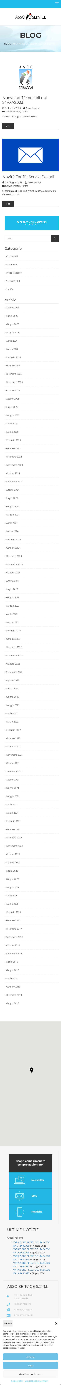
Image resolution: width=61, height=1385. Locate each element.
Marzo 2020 (12, 903)
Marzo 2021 (12, 812)
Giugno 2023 (12, 597)
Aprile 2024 (12, 522)
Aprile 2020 (12, 895)
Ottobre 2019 (13, 945)
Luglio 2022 (12, 688)
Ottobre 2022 (13, 663)
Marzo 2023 (12, 622)
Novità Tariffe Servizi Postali (28, 177)
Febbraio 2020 (13, 912)
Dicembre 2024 (14, 456)
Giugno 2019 (12, 970)
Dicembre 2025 (14, 373)
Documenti (12, 264)
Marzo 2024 (12, 531)
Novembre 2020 (14, 845)
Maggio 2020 (13, 887)
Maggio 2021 (13, 796)
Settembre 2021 (14, 771)
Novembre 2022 (14, 655)
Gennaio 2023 (13, 638)
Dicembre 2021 (14, 746)
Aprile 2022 (12, 713)
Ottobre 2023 (13, 572)
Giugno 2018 (12, 1003)
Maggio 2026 (13, 332)
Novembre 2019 (14, 936)
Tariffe (24, 111)
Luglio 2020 (12, 870)
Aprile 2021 (12, 804)
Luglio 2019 (12, 961)
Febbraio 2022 (13, 729)
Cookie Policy (17, 1381)
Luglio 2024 (12, 498)
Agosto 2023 (12, 580)
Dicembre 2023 (14, 556)
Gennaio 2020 (13, 920)
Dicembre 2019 (14, 928)
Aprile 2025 (12, 423)
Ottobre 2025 (13, 390)
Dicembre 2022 (14, 647)
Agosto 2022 (12, 680)
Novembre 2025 (14, 382)
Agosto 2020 (12, 862)
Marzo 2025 (12, 431)
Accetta (30, 1356)
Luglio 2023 (12, 589)
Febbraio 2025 (13, 440)
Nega (30, 1365)
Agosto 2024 (12, 489)
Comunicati (12, 256)
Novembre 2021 (14, 754)
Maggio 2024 (13, 514)
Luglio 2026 (12, 315)
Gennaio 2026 (13, 365)
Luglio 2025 (12, 406)
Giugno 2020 (12, 879)
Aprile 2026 (12, 340)
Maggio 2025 (13, 415)
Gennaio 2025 (13, 448)
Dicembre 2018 (14, 994)
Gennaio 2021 (13, 829)
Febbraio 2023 (13, 630)
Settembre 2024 (14, 481)
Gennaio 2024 (13, 547)
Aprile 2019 (12, 978)
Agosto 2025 (12, 398)
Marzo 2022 (12, 721)
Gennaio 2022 (13, 738)
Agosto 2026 (12, 307)
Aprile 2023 (12, 613)
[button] (56, 1323)
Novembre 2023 (14, 564)
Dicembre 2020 (14, 837)
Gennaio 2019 (13, 986)
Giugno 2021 (12, 787)
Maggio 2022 (13, 705)
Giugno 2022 (12, 696)
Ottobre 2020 (13, 854)
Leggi (8, 126)
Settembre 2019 (14, 953)
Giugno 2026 (12, 324)
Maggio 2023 (13, 605)
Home (7, 43)
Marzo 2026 (12, 349)
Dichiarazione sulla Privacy (36, 1381)
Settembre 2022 (14, 671)
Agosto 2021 (12, 779)
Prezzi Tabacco (14, 272)
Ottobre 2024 (13, 473)
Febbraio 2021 (13, 821)
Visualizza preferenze (30, 1374)
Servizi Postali (12, 111)
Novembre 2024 (14, 464)
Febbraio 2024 (13, 539)
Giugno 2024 (12, 506)
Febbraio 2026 (13, 357)
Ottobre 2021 (13, 763)
